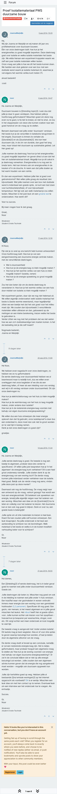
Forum (12, 2)
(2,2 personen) (19, 606)
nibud (27, 612)
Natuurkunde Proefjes (13, 18)
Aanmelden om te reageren (42, 23)
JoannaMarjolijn (16, 33)
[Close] (52, 727)
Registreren (10, 772)
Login (20, 772)
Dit (27, 680)
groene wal (44, 194)
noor (12, 98)
